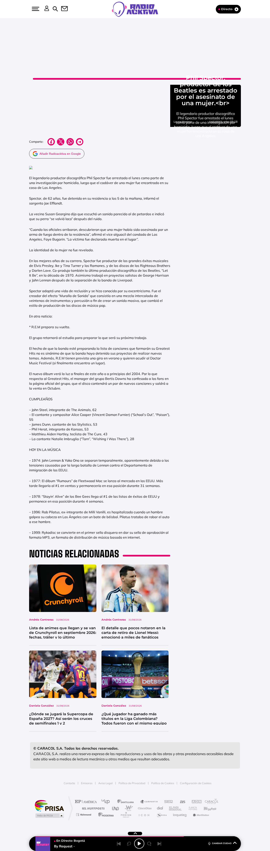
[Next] (159, 844)
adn (194, 802)
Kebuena (206, 808)
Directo (226, 9)
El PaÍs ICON (143, 814)
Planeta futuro (191, 808)
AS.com (180, 802)
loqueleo (180, 814)
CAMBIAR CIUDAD (221, 843)
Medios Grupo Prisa (49, 815)
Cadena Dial (160, 808)
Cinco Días (144, 808)
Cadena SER (167, 802)
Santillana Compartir (149, 802)
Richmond (84, 814)
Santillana (126, 802)
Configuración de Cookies (195, 783)
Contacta (69, 783)
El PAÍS (87, 802)
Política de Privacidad (132, 783)
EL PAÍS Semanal (176, 808)
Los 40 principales (107, 802)
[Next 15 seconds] (149, 844)
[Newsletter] (62, 9)
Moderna (105, 814)
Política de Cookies (162, 783)
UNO (115, 808)
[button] (35, 9)
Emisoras (86, 783)
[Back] (119, 844)
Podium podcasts (125, 814)
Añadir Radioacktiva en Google (60, 153)
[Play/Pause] (139, 844)
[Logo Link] (135, 9)
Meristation (200, 814)
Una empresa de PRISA (49, 805)
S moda (161, 814)
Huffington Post (92, 808)
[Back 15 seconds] (129, 844)
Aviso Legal (105, 783)
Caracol (210, 802)
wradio (128, 808)
